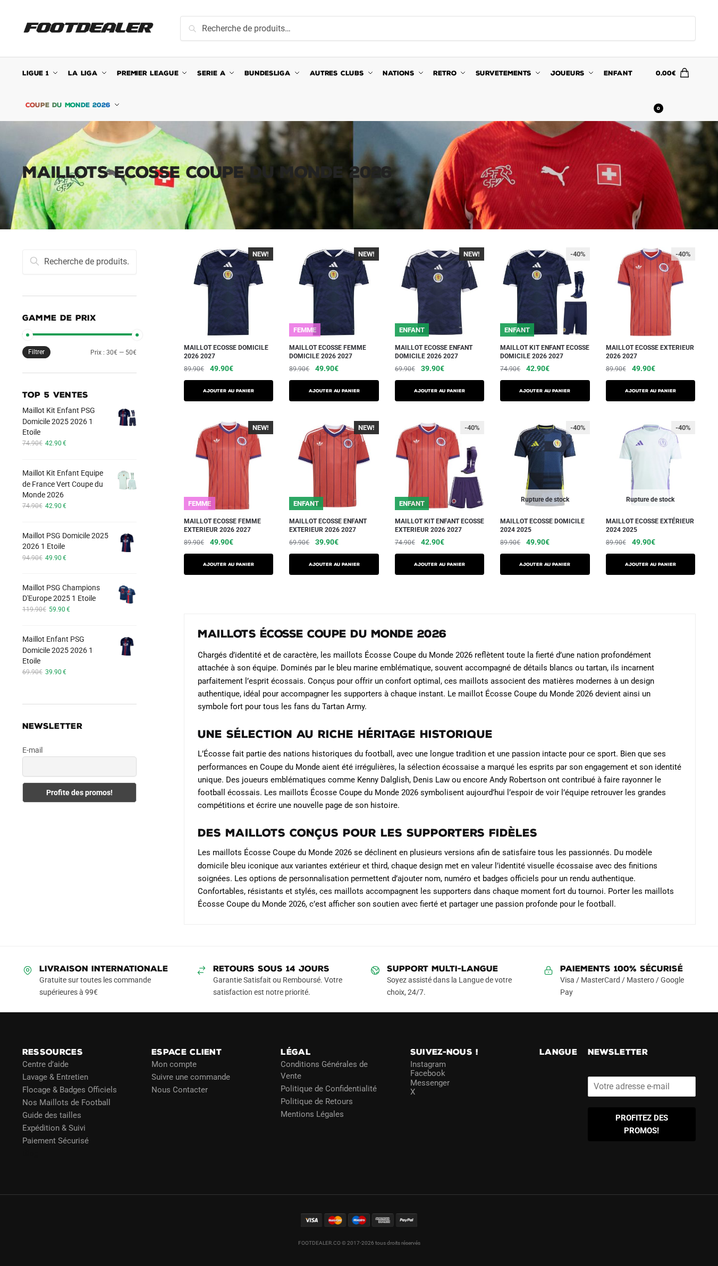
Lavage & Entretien (55, 1077)
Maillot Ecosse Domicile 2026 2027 (226, 352)
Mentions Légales (312, 1114)
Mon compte (174, 1064)
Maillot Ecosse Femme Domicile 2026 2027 (327, 352)
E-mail (32, 750)
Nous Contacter (179, 1090)
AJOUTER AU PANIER (228, 390)
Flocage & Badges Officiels (69, 1090)
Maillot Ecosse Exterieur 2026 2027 (650, 352)
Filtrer (36, 352)
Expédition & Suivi (54, 1128)
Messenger (430, 1083)
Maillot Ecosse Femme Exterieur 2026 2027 (222, 525)
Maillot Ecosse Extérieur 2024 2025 (650, 525)
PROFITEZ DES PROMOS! (641, 1124)
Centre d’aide (45, 1064)
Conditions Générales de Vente (324, 1070)
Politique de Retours (317, 1101)
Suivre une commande (190, 1077)
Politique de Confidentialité (329, 1088)
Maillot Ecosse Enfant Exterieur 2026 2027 (328, 525)
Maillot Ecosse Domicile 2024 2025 (542, 525)
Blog (30, 1153)
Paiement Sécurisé (55, 1141)
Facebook (427, 1073)
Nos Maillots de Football (66, 1102)
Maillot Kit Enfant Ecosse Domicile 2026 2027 (544, 352)
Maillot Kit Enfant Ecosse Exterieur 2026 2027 (439, 525)
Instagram (428, 1064)
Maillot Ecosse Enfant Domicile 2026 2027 (433, 352)
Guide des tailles (51, 1115)
